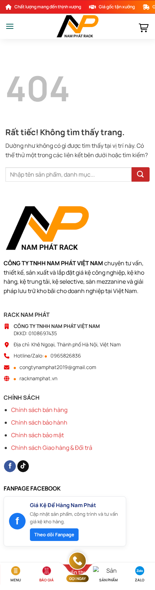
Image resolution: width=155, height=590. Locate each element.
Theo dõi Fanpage (54, 534)
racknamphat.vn (38, 378)
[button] (9, 26)
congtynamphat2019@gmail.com (57, 367)
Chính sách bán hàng (39, 410)
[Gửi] (141, 174)
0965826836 (65, 355)
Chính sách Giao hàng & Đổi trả (51, 448)
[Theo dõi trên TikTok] (23, 466)
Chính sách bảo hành (39, 422)
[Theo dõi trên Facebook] (10, 466)
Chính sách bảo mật (37, 435)
